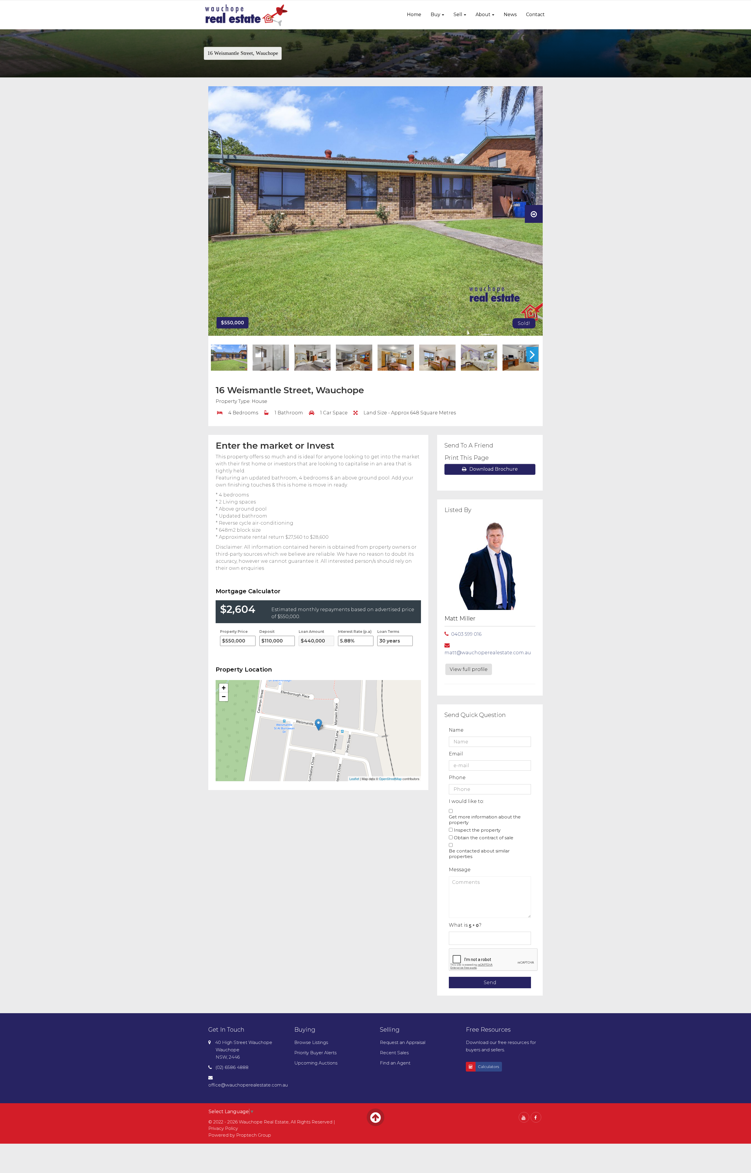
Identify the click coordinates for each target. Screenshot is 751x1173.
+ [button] (224, 687)
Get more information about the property (485, 819)
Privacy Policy (223, 1128)
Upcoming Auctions (315, 1063)
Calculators (488, 1066)
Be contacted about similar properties (479, 853)
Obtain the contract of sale (483, 837)
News (510, 14)
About (483, 14)
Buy (435, 14)
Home (414, 14)
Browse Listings (311, 1042)
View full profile (469, 669)
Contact (535, 14)
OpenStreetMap (390, 778)
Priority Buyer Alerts (315, 1052)
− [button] (224, 696)
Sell (458, 14)
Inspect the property (477, 830)
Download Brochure (493, 469)
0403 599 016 (466, 634)
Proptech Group (253, 1135)
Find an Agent (395, 1063)
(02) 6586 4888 (231, 1067)
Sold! (524, 323)
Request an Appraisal (402, 1042)
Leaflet (354, 778)
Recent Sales (394, 1052)
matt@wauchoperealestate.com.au (487, 652)
